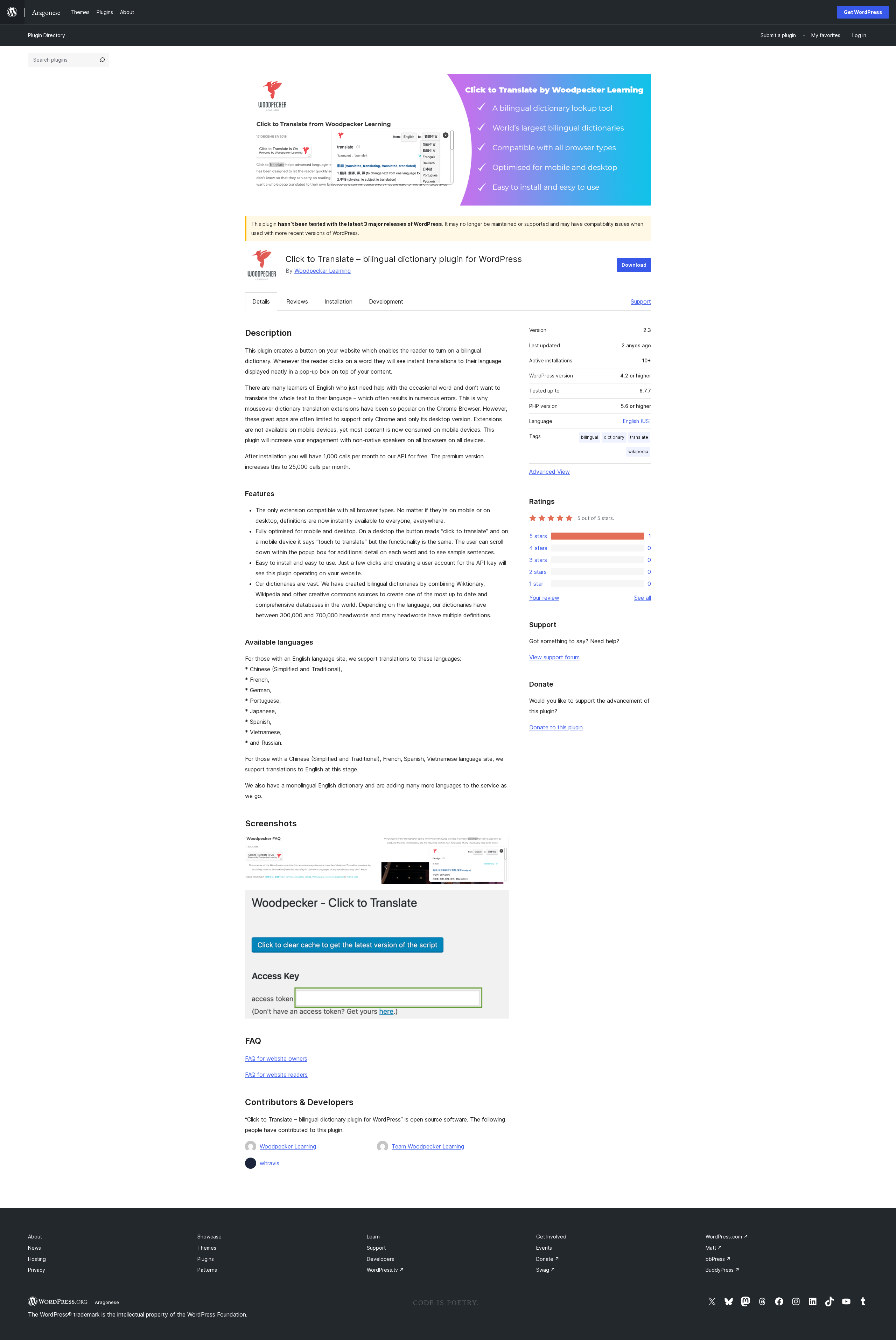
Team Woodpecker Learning (428, 1146)
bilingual (589, 437)
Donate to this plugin (556, 727)
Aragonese (107, 1302)
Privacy (36, 1270)
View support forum (554, 657)
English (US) (637, 421)
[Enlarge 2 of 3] (499, 845)
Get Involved (551, 1237)
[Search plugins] (102, 60)
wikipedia (638, 451)
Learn (373, 1237)
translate (639, 437)
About (35, 1237)
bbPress (718, 1259)
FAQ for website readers (276, 1074)
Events (544, 1248)
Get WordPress (863, 12)
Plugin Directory (46, 35)
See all (642, 597)
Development (386, 301)
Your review (544, 597)
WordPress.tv (385, 1270)
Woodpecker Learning (322, 270)
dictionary (614, 437)
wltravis (269, 1163)
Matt (714, 1248)
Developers (380, 1259)
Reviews (297, 301)
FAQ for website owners (276, 1058)
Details (261, 301)
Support (641, 301)
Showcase (209, 1237)
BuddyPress (723, 1270)
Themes (206, 1248)
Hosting (37, 1259)
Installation (338, 301)
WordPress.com (727, 1237)
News (34, 1248)
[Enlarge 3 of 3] (499, 899)
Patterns (207, 1270)
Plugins (205, 1259)
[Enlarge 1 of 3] (364, 845)
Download (634, 265)
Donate (547, 1259)
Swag (545, 1270)
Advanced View (549, 471)
